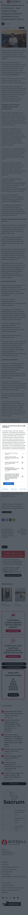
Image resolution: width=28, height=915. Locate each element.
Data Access (14, 489)
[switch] (22, 457)
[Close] (24, 426)
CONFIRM (9, 483)
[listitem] (14, 454)
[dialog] (14, 457)
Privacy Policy (22, 489)
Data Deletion (5, 489)
